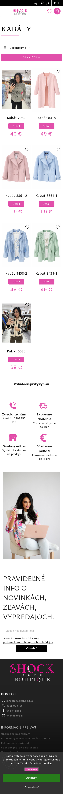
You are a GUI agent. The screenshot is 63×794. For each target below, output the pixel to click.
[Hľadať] (41, 3)
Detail (16, 126)
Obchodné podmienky (15, 733)
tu (51, 763)
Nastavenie (31, 769)
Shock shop (14, 710)
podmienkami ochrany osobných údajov (28, 642)
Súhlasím (31, 778)
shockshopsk (14, 715)
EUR (56, 3)
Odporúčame (17, 48)
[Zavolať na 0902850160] (36, 3)
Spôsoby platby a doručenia (19, 747)
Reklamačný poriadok (15, 743)
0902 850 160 (14, 705)
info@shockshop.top (20, 700)
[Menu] (4, 10)
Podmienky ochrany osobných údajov (25, 738)
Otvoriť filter (31, 57)
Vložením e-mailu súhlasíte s (28, 640)
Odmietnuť (31, 787)
